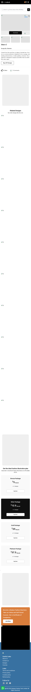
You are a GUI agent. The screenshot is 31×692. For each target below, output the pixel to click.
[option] (15, 24)
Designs (5, 663)
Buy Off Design (7, 63)
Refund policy (6, 677)
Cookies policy (7, 675)
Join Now (8, 621)
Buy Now (15, 491)
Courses (5, 665)
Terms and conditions (9, 670)
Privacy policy (6, 672)
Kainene (9, 48)
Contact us (6, 660)
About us (5, 658)
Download (15, 32)
